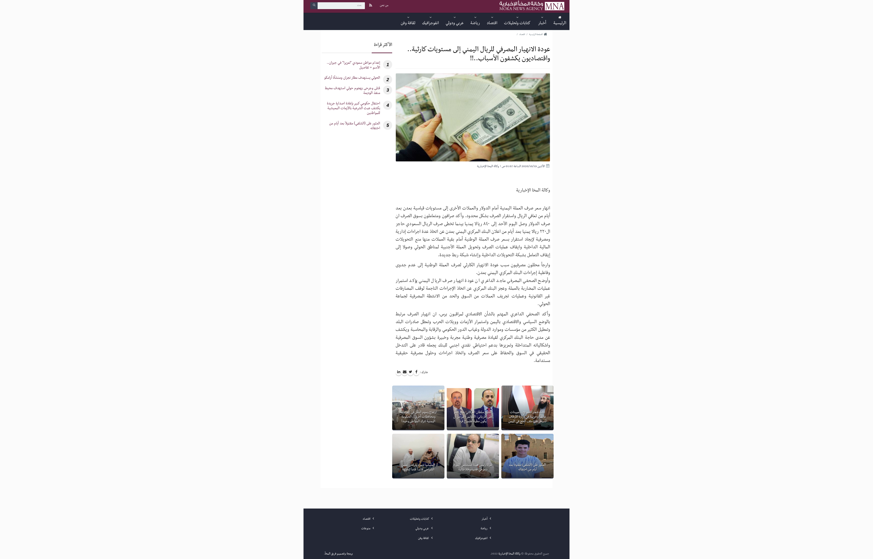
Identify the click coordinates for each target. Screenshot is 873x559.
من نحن (384, 6)
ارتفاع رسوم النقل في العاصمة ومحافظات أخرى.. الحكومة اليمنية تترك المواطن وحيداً (418, 417)
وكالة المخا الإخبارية (509, 554)
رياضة (484, 529)
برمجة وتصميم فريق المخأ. (338, 554)
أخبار (485, 519)
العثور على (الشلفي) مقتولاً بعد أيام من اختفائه (527, 467)
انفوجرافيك (481, 538)
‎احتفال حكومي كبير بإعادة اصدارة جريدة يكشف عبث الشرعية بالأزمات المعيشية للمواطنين (353, 109)
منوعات (366, 529)
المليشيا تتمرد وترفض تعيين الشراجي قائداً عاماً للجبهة (418, 467)
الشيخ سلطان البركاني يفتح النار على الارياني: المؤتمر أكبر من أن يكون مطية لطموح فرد (472, 417)
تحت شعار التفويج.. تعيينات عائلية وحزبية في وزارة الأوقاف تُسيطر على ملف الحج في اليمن (527, 417)
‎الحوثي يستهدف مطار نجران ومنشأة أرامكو (352, 78)
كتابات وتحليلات (419, 519)
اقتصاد (367, 519)
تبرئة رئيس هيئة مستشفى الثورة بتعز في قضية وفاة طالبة (473, 467)
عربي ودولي (422, 529)
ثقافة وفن (423, 538)
